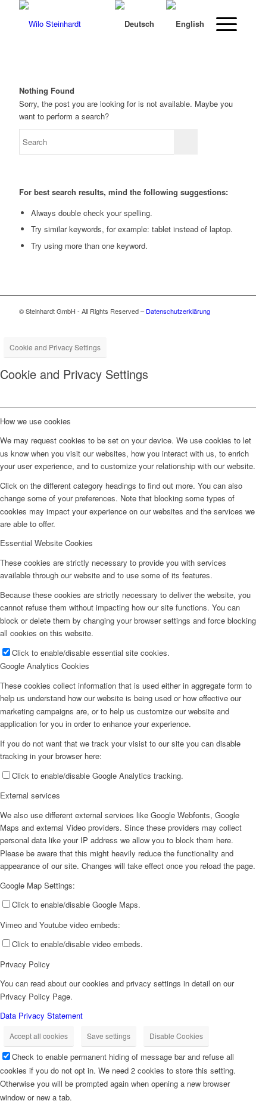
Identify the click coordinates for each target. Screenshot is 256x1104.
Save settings (108, 1036)
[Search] (91, 24)
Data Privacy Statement (41, 1015)
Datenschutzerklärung (178, 311)
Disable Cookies (176, 1036)
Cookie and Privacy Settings (55, 347)
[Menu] (220, 24)
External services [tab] (30, 795)
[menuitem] (91, 24)
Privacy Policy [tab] (25, 964)
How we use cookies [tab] (35, 421)
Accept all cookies (39, 1036)
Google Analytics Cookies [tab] (44, 665)
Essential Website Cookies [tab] (46, 542)
